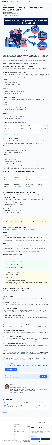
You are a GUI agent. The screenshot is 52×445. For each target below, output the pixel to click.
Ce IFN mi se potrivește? (18, 421)
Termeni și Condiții (30, 421)
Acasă (11, 1)
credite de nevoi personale (21, 61)
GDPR (28, 424)
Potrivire (30, 1)
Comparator (35, 1)
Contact (18, 1)
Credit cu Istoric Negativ (18, 429)
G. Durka (10, 12)
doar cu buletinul (12, 109)
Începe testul (43, 376)
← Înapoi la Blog (6, 412)
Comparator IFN (17, 424)
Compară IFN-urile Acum (11, 369)
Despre (14, 1)
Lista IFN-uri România (17, 426)
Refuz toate (45, 438)
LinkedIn (21, 392)
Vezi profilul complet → (14, 392)
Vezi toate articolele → (18, 436)
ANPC (40, 422)
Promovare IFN (29, 429)
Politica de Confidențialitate (31, 422)
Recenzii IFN (16, 422)
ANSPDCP (43, 422)
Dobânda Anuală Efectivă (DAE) (26, 304)
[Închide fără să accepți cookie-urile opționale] (49, 427)
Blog (22, 1)
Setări (40, 441)
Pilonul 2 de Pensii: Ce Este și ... (19, 431)
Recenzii (26, 1)
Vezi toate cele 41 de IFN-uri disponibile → (11, 134)
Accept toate (35, 438)
